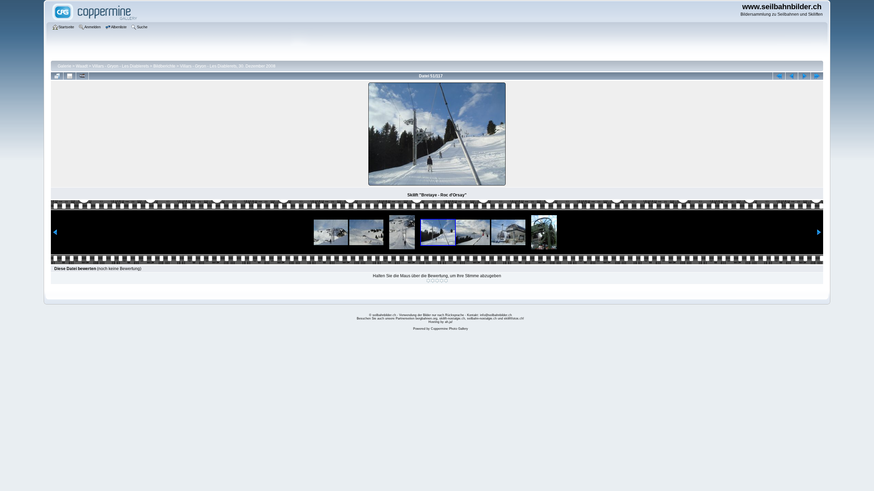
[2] (433, 280)
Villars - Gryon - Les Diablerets (120, 66)
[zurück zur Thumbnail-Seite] (57, 76)
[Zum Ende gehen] (817, 76)
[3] (437, 280)
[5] (446, 280)
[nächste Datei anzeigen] (804, 76)
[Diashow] (82, 76)
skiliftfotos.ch (513, 318)
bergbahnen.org (426, 318)
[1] (428, 280)
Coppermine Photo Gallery (449, 328)
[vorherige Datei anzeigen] (792, 76)
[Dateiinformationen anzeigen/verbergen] (70, 76)
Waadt (82, 66)
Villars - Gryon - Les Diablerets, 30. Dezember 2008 (228, 66)
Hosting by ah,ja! (440, 322)
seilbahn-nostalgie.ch (482, 318)
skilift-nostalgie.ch (452, 318)
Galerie (64, 66)
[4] (441, 280)
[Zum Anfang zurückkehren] (779, 76)
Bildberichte (164, 66)
